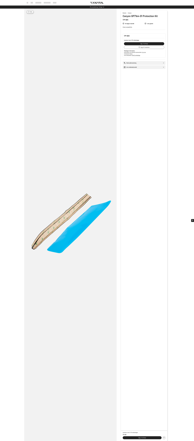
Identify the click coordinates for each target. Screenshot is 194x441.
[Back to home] (97, 2)
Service (54, 2)
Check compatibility (127, 27)
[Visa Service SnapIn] (192, 220)
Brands (124, 13)
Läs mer (144, 52)
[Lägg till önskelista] (164, 437)
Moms (131, 54)
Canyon (129, 13)
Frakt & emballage (136, 55)
